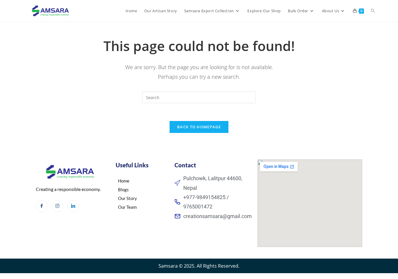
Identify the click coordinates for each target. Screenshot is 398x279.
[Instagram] (57, 206)
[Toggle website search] (372, 11)
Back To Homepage (199, 126)
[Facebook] (41, 206)
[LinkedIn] (73, 206)
